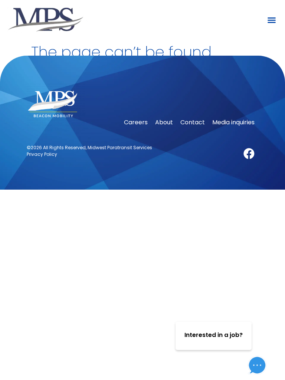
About (164, 122)
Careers (136, 122)
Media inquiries (233, 122)
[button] (271, 20)
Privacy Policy (42, 154)
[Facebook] (249, 153)
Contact (192, 122)
